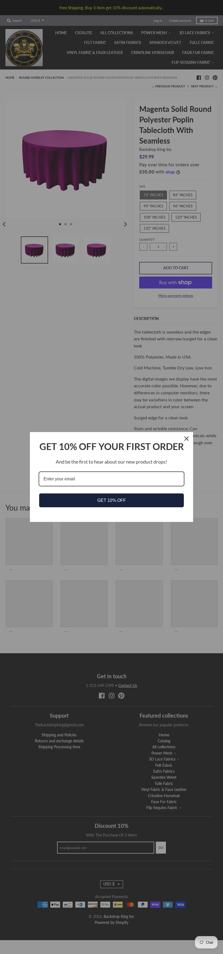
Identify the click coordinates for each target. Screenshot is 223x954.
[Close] (186, 438)
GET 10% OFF (111, 500)
